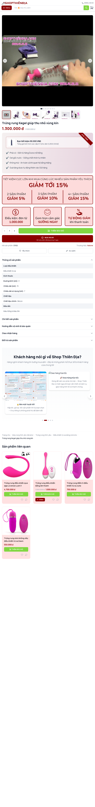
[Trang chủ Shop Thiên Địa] (14, 3)
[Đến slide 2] (44, 420)
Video (41, 500)
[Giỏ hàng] (92, 8)
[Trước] (4, 396)
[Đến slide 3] (47, 420)
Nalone (90, 245)
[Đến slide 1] (42, 420)
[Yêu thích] (22, 500)
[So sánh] (26, 500)
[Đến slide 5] (52, 420)
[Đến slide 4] (50, 420)
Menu (8, 8)
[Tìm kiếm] (86, 7)
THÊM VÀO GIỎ (17, 494)
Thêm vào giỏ (57, 231)
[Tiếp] (90, 396)
